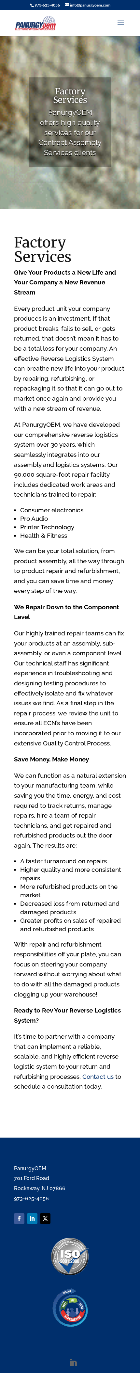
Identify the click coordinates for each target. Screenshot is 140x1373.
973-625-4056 (47, 5)
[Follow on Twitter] (45, 1218)
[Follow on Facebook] (19, 1218)
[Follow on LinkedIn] (32, 1218)
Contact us (98, 1076)
